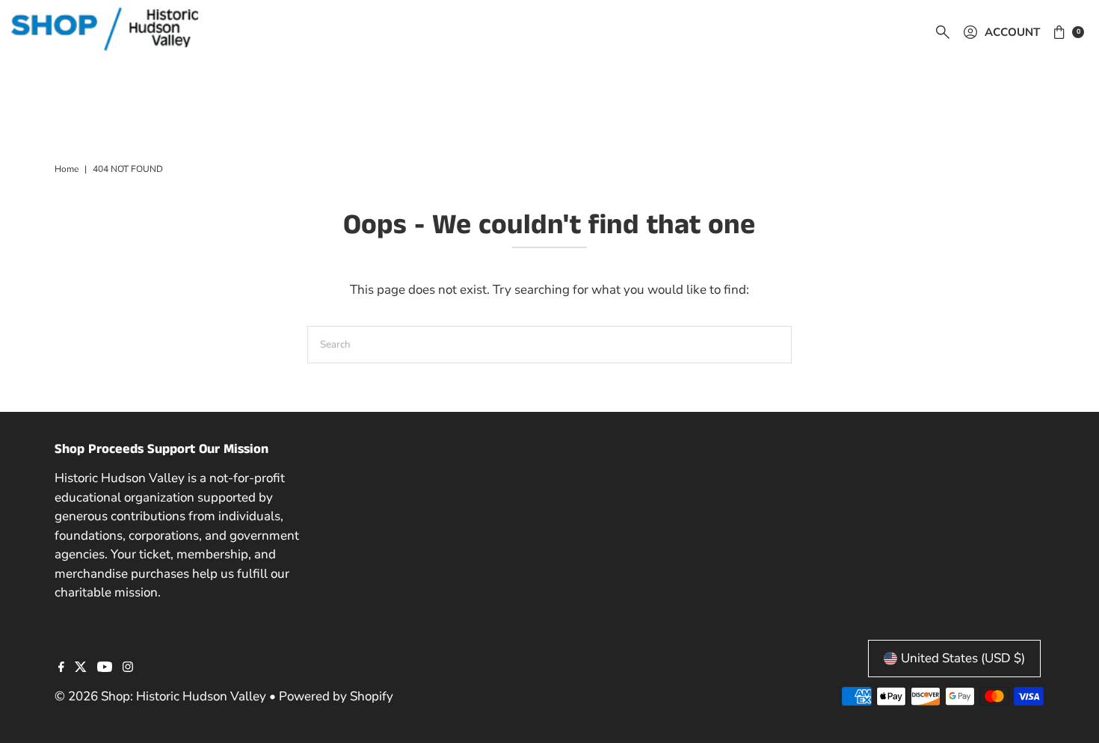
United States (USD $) (963, 658)
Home (66, 169)
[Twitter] (81, 668)
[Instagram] (128, 668)
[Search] (943, 32)
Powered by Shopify (336, 696)
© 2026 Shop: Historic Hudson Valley (160, 696)
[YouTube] (104, 668)
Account (1012, 32)
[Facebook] (61, 668)
